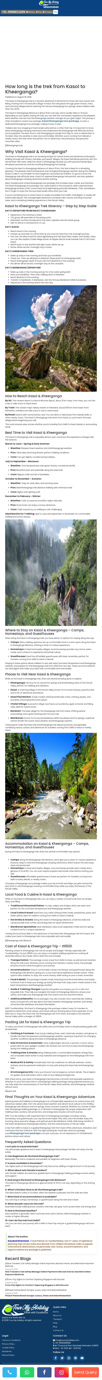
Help (40, 12)
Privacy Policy (8, 1344)
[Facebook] (44, 1372)
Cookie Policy (8, 1347)
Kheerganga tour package (24, 1133)
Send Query (85, 1372)
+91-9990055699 (13, 12)
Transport (49, 12)
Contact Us (58, 1330)
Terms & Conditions (11, 1340)
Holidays (31, 12)
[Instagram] (62, 1372)
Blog (56, 12)
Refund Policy (8, 1355)
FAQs (55, 1323)
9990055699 (51, 7)
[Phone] (10, 1372)
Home (56, 1311)
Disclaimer (7, 1351)
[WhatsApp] (27, 1372)
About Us (57, 1315)
